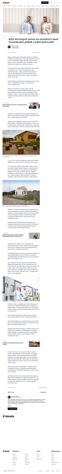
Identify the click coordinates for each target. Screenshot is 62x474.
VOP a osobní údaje (55, 462)
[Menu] (58, 2)
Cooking (28, 5)
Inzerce (52, 457)
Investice (4, 5)
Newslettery (52, 5)
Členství (52, 455)
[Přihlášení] (51, 2)
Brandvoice (27, 464)
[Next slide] (60, 5)
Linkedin (9, 405)
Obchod (38, 455)
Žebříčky (33, 5)
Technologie (20, 5)
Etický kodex (53, 464)
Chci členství (45, 2)
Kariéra (52, 459)
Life (24, 5)
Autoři (38, 454)
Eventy (57, 5)
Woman (42, 5)
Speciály (37, 5)
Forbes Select (39, 459)
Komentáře (27, 455)
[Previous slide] (1, 5)
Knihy (38, 457)
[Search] (54, 2)
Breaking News (27, 462)
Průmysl (9, 5)
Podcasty (47, 5)
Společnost (14, 5)
